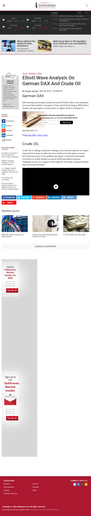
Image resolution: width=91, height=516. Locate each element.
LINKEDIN (55, 197)
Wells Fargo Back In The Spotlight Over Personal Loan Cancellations (70, 42)
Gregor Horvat (31, 91)
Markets (7, 484)
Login (34, 490)
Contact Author (8, 106)
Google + (9, 130)
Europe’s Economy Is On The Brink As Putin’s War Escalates (10, 155)
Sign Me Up (12, 290)
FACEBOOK (10, 197)
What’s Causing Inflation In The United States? (8, 162)
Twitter (9, 126)
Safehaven (9, 481)
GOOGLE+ (40, 197)
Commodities (9, 487)
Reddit (8, 140)
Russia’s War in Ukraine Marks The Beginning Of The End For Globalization (10, 186)
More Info (6, 104)
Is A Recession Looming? (7, 179)
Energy (6, 490)
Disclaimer (34, 509)
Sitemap (35, 487)
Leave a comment (45, 246)
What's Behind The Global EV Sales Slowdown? (26, 43)
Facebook (10, 121)
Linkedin (9, 135)
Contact (35, 484)
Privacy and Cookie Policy (49, 509)
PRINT (10, 202)
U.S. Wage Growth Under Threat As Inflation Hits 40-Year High (10, 171)
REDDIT (70, 197)
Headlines (54, 13)
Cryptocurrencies (10, 493)
